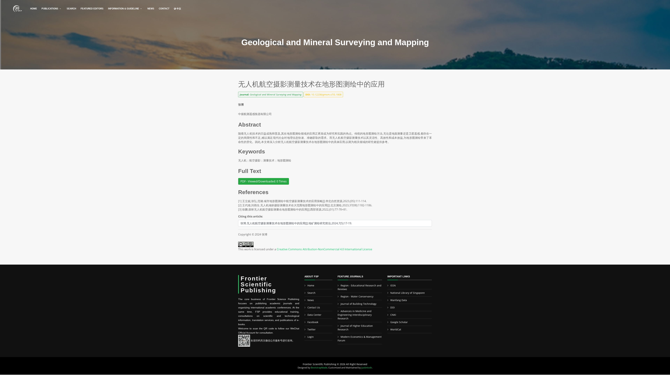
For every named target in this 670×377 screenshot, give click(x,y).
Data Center (314, 314)
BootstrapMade (319, 367)
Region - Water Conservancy (357, 296)
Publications (50, 8)
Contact (164, 8)
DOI (392, 307)
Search (71, 8)
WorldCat (395, 329)
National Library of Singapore (407, 292)
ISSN (393, 285)
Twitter (311, 329)
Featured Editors (92, 8)
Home (33, 8)
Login (310, 336)
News (150, 8)
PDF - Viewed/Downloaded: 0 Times (263, 181)
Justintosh (366, 367)
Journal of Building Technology (358, 303)
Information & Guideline (123, 8)
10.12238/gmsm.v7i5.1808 (323, 94)
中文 (178, 8)
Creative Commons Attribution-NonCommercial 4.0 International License (324, 249)
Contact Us (313, 307)
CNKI (393, 314)
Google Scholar (399, 322)
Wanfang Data (398, 300)
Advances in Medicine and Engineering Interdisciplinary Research (355, 314)
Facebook (312, 322)
